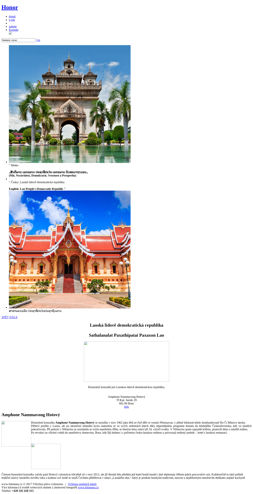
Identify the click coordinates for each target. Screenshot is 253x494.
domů (12, 16)
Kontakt (13, 29)
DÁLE (13, 317)
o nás (12, 19)
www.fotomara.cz (88, 487)
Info (126, 406)
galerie (13, 26)
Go (38, 40)
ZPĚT (5, 317)
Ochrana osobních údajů (82, 484)
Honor (9, 7)
